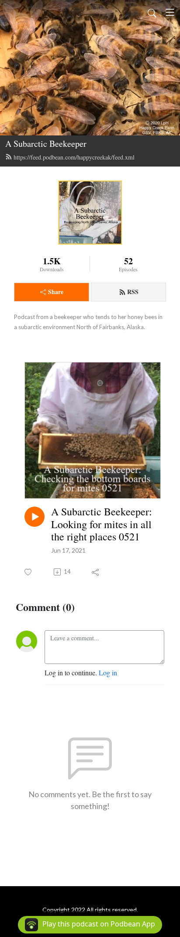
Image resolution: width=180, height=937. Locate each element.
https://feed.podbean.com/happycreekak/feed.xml (74, 157)
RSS (132, 291)
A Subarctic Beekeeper (46, 143)
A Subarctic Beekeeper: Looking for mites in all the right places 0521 (101, 524)
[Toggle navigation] (170, 12)
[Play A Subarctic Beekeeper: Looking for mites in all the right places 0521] (34, 517)
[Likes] (29, 572)
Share (55, 291)
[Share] (96, 572)
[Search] (152, 12)
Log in (108, 672)
